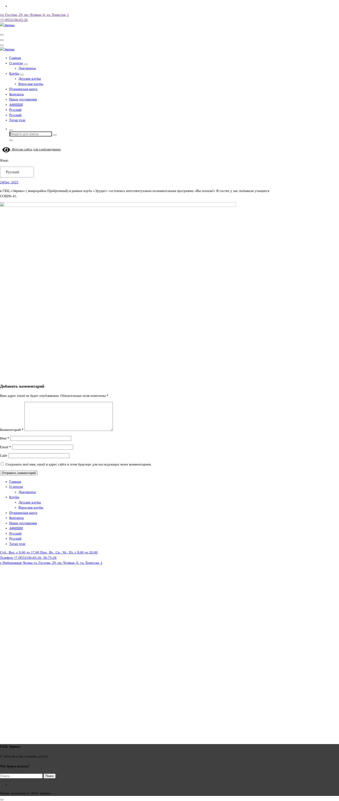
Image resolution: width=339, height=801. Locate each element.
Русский (12, 172)
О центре (16, 63)
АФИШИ (16, 104)
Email (5, 447)
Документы (27, 68)
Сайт (3, 455)
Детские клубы (29, 78)
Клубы (14, 73)
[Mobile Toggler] (26, 64)
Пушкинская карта (23, 89)
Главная (15, 58)
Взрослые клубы (30, 84)
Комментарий (12, 430)
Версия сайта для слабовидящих (35, 149)
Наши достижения (23, 99)
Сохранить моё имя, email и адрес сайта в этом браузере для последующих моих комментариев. (79, 464)
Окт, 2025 (9, 182)
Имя (4, 438)
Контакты (16, 94)
